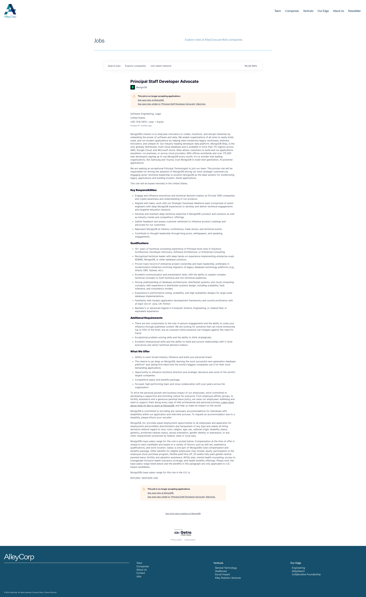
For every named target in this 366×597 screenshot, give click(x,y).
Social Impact (222, 574)
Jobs (138, 576)
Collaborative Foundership (306, 574)
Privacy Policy (38, 592)
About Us (141, 570)
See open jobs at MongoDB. (151, 100)
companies (135, 65)
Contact (140, 573)
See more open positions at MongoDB (183, 513)
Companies (142, 566)
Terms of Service (50, 592)
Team (139, 563)
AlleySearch (298, 571)
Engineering (298, 568)
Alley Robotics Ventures (228, 578)
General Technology (226, 568)
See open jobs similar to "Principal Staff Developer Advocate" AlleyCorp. (172, 104)
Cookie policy (189, 540)
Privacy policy (176, 540)
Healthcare (221, 571)
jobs (114, 65)
